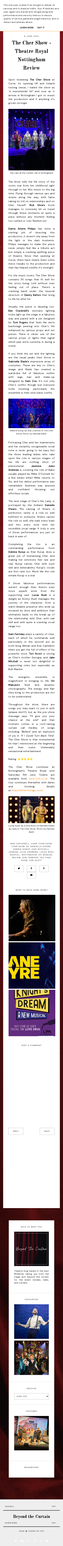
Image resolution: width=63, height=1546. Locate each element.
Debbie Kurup (21, 849)
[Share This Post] (31, 868)
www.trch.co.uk (38, 778)
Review (16, 857)
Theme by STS (36, 1531)
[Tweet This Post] (18, 868)
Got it (41, 27)
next (47, 1131)
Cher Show (45, 843)
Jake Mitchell (40, 849)
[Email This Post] (31, 875)
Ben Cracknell (20, 843)
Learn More (27, 27)
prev (16, 1131)
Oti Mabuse (45, 855)
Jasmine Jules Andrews (23, 852)
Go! (54, 1506)
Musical (15, 855)
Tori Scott (35, 860)
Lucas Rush (47, 852)
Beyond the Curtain (31, 1517)
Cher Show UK (20, 846)
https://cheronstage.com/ (27, 790)
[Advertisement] (31, 1171)
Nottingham (29, 855)
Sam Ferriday (30, 857)
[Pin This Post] (43, 868)
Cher (34, 843)
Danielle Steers (40, 846)
